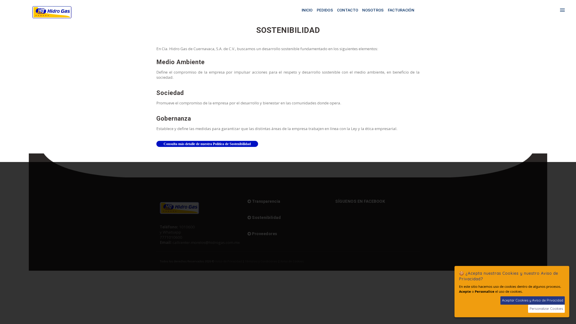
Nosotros (373, 10)
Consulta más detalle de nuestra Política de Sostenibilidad (207, 144)
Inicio (307, 10)
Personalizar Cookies (546, 308)
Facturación (401, 10)
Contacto (347, 10)
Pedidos (325, 10)
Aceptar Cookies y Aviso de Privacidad (532, 300)
